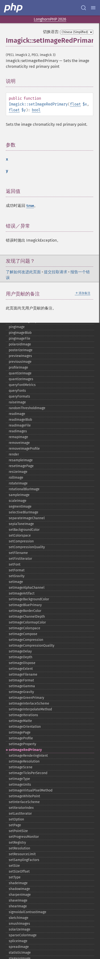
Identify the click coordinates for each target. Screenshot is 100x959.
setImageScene (21, 767)
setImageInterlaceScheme (29, 703)
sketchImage (18, 918)
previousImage (20, 362)
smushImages (19, 924)
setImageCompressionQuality (31, 646)
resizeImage (18, 472)
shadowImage (19, 889)
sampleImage (19, 495)
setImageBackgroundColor (29, 599)
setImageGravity (21, 692)
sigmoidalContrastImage (27, 912)
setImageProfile (21, 738)
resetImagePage (21, 466)
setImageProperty (22, 744)
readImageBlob (20, 420)
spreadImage (19, 947)
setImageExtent (21, 669)
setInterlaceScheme (24, 802)
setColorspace (20, 535)
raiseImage (17, 402)
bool (36, 110)
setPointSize (18, 831)
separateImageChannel (27, 518)
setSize (14, 866)
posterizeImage (21, 350)
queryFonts (17, 391)
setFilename (18, 553)
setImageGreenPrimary (26, 698)
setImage (16, 582)
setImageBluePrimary (25, 605)
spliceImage (18, 941)
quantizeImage (20, 373)
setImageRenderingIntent (28, 756)
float (75, 104)
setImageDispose (22, 663)
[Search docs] (83, 8)
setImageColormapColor (27, 622)
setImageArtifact (21, 593)
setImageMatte (20, 721)
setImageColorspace (24, 628)
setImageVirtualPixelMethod (30, 790)
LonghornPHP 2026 (50, 19)
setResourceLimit (22, 854)
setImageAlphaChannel (26, 588)
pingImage (17, 327)
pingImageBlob (20, 333)
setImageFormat (21, 680)
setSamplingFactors (24, 860)
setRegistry (17, 842)
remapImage (18, 437)
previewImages (20, 356)
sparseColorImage (23, 935)
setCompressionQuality (27, 547)
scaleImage (17, 501)
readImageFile (20, 425)
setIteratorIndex (21, 808)
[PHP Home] (13, 7)
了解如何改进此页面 (23, 272)
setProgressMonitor (24, 837)
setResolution (19, 848)
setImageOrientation (25, 727)
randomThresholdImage (27, 408)
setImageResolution (24, 761)
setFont (14, 564)
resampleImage (21, 460)
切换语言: (51, 31)
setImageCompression (26, 640)
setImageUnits (20, 785)
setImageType (19, 779)
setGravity (17, 576)
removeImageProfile (24, 449)
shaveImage (18, 900)
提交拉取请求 (55, 272)
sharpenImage (20, 895)
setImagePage (20, 732)
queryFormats (19, 396)
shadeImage (18, 883)
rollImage (16, 478)
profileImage (18, 367)
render (14, 454)
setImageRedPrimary (25, 750)
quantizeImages (21, 379)
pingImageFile (19, 338)
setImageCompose (23, 634)
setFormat (17, 570)
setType (15, 877)
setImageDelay (20, 651)
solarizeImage (19, 929)
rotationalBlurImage (24, 489)
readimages (18, 431)
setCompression (21, 541)
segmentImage (20, 506)
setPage (15, 825)
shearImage (18, 906)
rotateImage (18, 483)
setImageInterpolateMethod (30, 709)
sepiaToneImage (21, 524)
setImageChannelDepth (27, 617)
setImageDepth (20, 657)
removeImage (19, 443)
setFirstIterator (20, 559)
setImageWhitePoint (24, 796)
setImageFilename (23, 674)
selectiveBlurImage (23, 512)
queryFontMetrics (22, 385)
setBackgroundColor (24, 530)
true (30, 206)
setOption (16, 819)
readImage (17, 414)
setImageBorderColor (25, 611)
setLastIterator (20, 814)
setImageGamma (22, 686)
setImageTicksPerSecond (28, 773)
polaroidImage (20, 344)
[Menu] (93, 8)
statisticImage (20, 953)
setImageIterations (23, 715)
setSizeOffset (19, 871)
